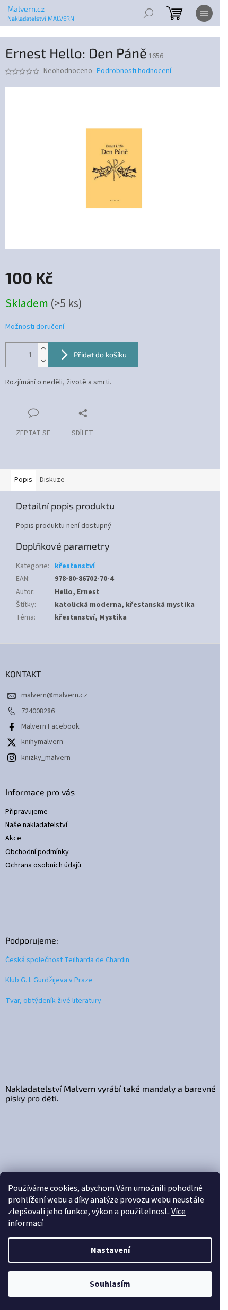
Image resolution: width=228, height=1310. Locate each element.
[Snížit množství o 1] (43, 361)
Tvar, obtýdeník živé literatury (53, 1001)
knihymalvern (42, 742)
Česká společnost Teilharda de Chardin (67, 960)
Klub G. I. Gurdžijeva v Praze (49, 980)
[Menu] (204, 13)
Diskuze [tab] (52, 479)
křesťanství (75, 566)
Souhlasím (110, 1284)
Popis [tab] (23, 479)
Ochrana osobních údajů (43, 865)
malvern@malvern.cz (54, 695)
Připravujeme (26, 812)
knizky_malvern (46, 757)
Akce (13, 838)
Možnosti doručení (34, 327)
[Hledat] (148, 13)
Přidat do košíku (100, 354)
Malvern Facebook (50, 726)
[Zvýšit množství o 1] (43, 349)
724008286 (38, 711)
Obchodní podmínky (37, 852)
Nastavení (110, 1250)
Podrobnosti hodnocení (134, 71)
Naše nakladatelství (36, 825)
